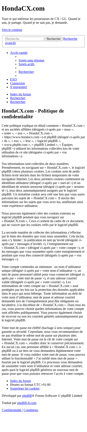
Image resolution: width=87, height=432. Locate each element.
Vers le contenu (12, 30)
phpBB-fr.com (26, 403)
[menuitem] (31, 60)
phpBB (27, 395)
